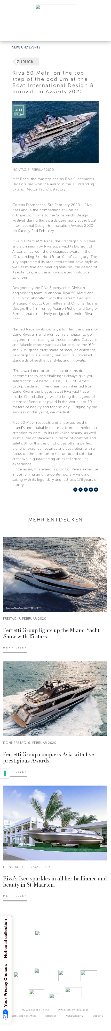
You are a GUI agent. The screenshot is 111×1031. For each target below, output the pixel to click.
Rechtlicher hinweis (22, 1016)
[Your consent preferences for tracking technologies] (5, 773)
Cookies (51, 1016)
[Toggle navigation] (101, 32)
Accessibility (74, 1016)
